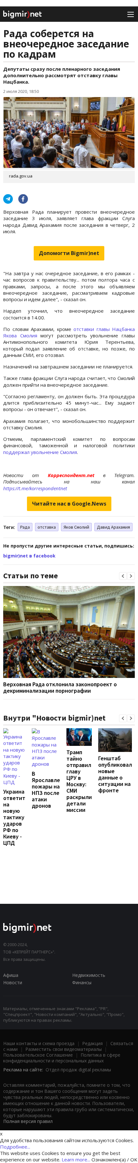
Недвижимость (88, 975)
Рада (25, 527)
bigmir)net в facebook (29, 556)
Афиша (10, 975)
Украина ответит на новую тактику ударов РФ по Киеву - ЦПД (14, 817)
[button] (123, 576)
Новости (12, 982)
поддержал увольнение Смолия (40, 452)
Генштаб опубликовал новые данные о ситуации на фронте (115, 774)
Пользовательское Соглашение (38, 1055)
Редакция (92, 1043)
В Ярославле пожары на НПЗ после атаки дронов (46, 789)
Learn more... (76, 1159)
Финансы (81, 982)
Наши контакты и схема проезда (38, 1043)
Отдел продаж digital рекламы (78, 1070)
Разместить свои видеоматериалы (63, 1049)
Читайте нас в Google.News (69, 503)
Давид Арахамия (113, 527)
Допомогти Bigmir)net (69, 253)
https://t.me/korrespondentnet (35, 488)
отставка (47, 527)
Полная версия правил (28, 1121)
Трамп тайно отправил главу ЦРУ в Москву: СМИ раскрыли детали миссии (79, 780)
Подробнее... (15, 1146)
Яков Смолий (76, 527)
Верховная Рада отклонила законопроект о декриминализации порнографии (60, 687)
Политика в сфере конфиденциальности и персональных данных (61, 1058)
